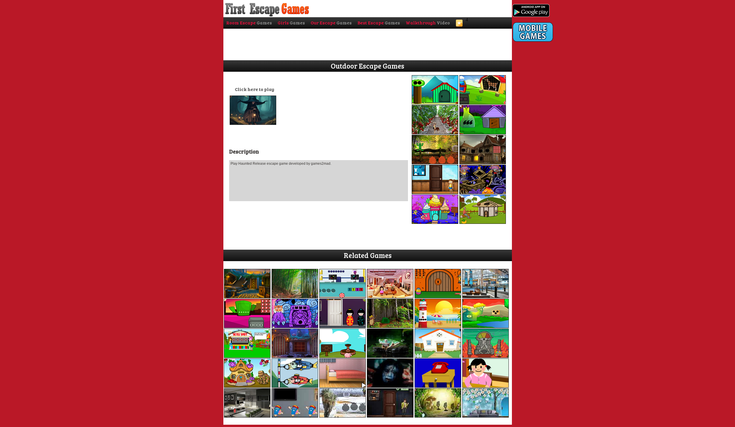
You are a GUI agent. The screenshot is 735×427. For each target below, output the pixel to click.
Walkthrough (428, 23)
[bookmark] (459, 25)
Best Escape (378, 23)
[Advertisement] (536, 160)
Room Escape (249, 23)
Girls (291, 23)
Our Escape (331, 23)
